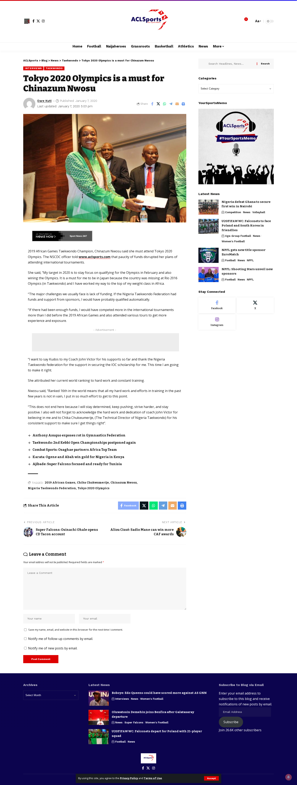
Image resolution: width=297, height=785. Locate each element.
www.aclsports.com (95, 257)
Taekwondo (54, 68)
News (246, 212)
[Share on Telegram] (171, 104)
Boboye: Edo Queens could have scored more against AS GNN (159, 693)
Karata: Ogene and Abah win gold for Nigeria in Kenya (78, 457)
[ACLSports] (148, 21)
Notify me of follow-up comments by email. (60, 638)
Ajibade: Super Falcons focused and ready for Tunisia (77, 464)
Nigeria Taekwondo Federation (52, 488)
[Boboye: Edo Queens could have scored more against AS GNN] (98, 698)
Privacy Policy (129, 778)
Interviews (33, 68)
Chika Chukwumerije (93, 482)
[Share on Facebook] (152, 104)
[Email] (177, 104)
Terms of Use (153, 778)
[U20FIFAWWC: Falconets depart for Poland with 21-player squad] (98, 736)
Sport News (76, 236)
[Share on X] (158, 104)
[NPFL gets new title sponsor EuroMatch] (208, 255)
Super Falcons (133, 722)
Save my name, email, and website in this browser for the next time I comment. (75, 629)
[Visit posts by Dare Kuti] (29, 104)
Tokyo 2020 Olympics (94, 488)
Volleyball (258, 212)
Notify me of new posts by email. (52, 648)
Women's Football (233, 241)
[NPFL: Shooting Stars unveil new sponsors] (208, 274)
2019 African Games (60, 482)
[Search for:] (231, 64)
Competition (233, 212)
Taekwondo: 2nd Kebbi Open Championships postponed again (84, 443)
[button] (211, 778)
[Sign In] (26, 21)
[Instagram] (43, 21)
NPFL (250, 260)
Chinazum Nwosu (124, 482)
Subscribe (230, 722)
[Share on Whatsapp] (164, 104)
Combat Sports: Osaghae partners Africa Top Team (75, 450)
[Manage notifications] (288, 777)
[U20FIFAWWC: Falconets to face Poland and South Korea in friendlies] (208, 226)
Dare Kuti (44, 101)
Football (230, 260)
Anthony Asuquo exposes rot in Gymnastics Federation (79, 435)
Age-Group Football (238, 235)
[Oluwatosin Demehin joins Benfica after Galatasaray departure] (98, 717)
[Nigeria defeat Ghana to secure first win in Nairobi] (208, 207)
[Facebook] (34, 21)
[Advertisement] (105, 342)
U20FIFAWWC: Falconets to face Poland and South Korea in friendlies (246, 225)
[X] (38, 21)
